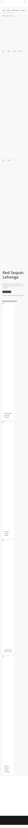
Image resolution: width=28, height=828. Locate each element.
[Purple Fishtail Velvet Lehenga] (8, 709)
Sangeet (23, 10)
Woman (8, 10)
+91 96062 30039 (14, 811)
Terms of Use (7, 825)
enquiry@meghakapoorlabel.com (14, 813)
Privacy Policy (7, 827)
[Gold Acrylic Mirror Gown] (8, 593)
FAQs (7, 823)
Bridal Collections (16, 10)
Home (4, 10)
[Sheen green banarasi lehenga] (8, 357)
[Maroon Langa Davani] (8, 475)
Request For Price (6, 291)
